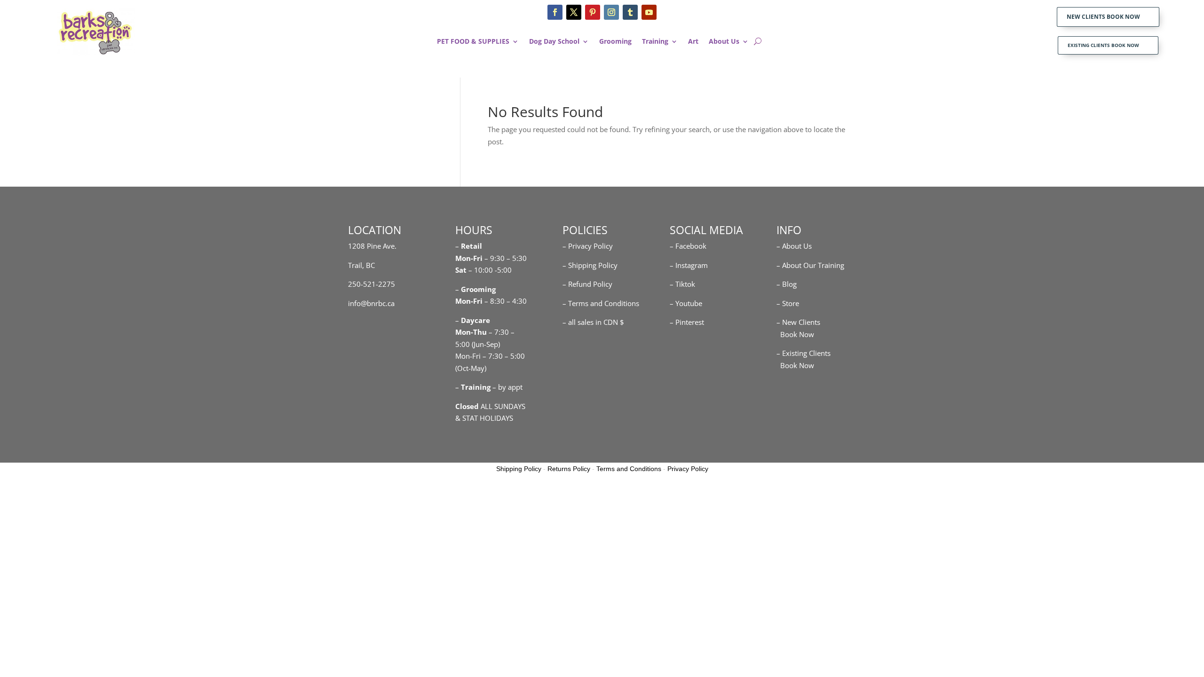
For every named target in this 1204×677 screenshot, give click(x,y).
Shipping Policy (518, 468)
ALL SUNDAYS (490, 406)
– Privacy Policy (587, 246)
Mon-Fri (469, 301)
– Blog (786, 284)
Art (693, 42)
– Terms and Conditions (600, 303)
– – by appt (489, 387)
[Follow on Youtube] (649, 12)
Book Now (795, 334)
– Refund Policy (587, 284)
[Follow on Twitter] (573, 12)
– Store (787, 303)
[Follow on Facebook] (554, 12)
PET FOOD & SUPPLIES (473, 42)
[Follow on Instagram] (611, 12)
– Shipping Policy (590, 265)
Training (655, 42)
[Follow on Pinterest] (592, 12)
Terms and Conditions (628, 468)
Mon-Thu (471, 332)
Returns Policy (568, 468)
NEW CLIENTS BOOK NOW (1103, 17)
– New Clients (798, 322)
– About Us (794, 246)
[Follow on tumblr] (630, 12)
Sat (461, 270)
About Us (724, 42)
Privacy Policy (687, 468)
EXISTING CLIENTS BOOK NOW (1103, 45)
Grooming (615, 42)
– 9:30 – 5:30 (505, 258)
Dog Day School (554, 42)
